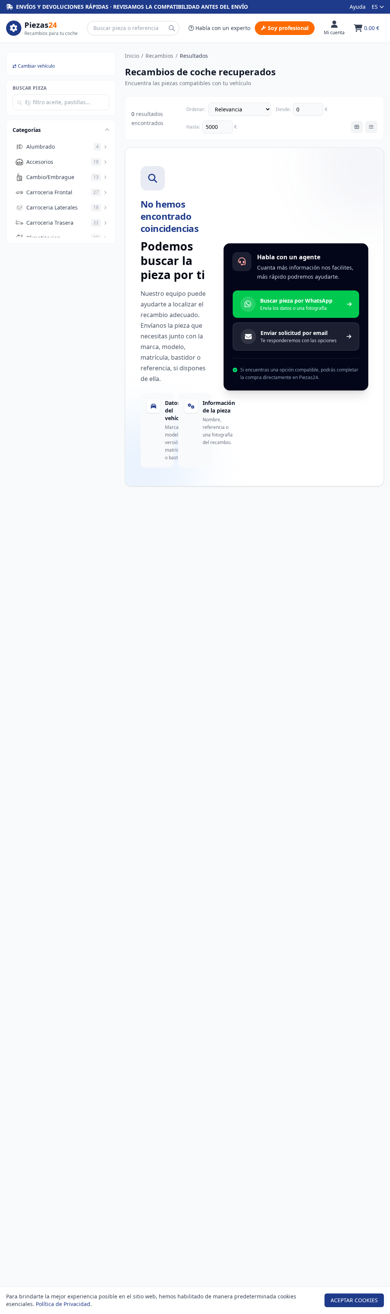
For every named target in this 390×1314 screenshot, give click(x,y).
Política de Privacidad (63, 1304)
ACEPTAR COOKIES (354, 1300)
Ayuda (358, 6)
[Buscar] (172, 28)
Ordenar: (195, 109)
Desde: (283, 109)
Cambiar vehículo (36, 66)
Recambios (159, 55)
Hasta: (193, 127)
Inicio (132, 55)
